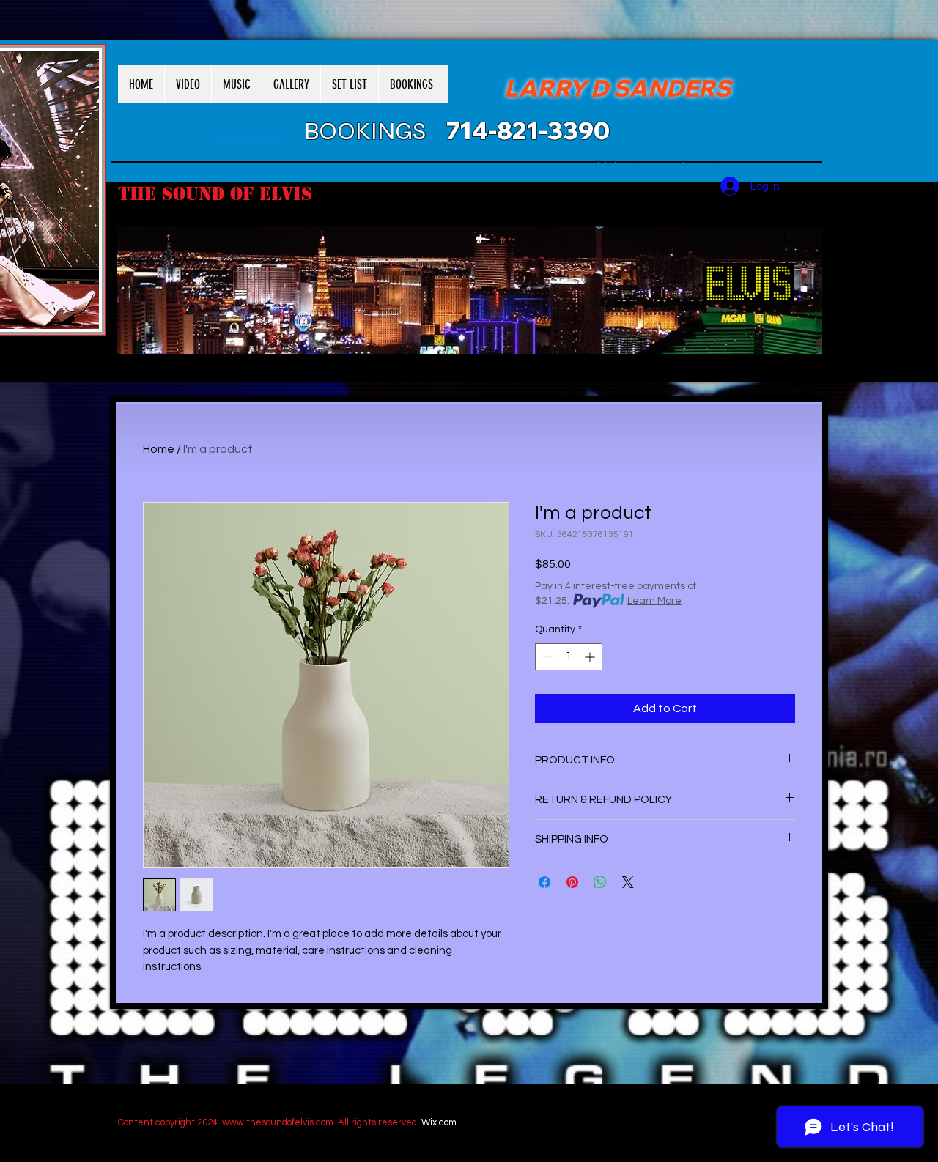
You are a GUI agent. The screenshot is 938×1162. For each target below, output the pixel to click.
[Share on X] (628, 882)
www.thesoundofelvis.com (277, 1122)
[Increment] (591, 657)
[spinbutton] (568, 657)
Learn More (654, 601)
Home (158, 449)
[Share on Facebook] (544, 882)
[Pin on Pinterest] (572, 882)
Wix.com (439, 1122)
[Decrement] (546, 657)
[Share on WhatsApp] (600, 882)
